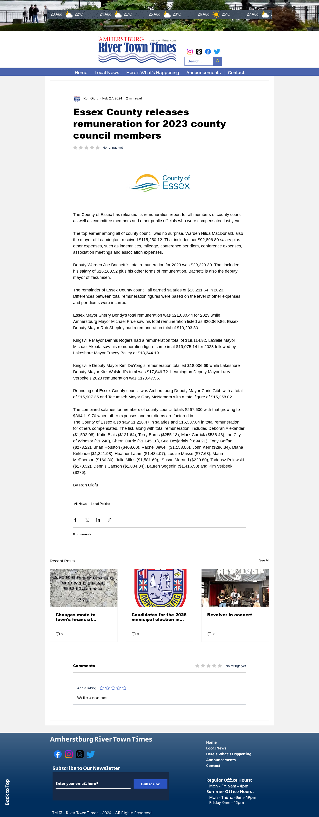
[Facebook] (208, 51)
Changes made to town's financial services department (79, 617)
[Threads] (199, 51)
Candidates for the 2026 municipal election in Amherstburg (159, 617)
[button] (153, 72)
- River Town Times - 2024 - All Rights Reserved (107, 812)
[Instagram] (190, 51)
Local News (216, 748)
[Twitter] (217, 51)
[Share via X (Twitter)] (87, 520)
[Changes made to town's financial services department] (83, 588)
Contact (213, 766)
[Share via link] (109, 520)
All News (80, 504)
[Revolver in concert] (235, 588)
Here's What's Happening (228, 754)
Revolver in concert (229, 614)
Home (211, 742)
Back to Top (7, 793)
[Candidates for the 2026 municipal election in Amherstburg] (159, 588)
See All (264, 560)
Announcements (221, 760)
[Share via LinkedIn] (98, 520)
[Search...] (217, 61)
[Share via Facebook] (75, 520)
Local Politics (100, 504)
